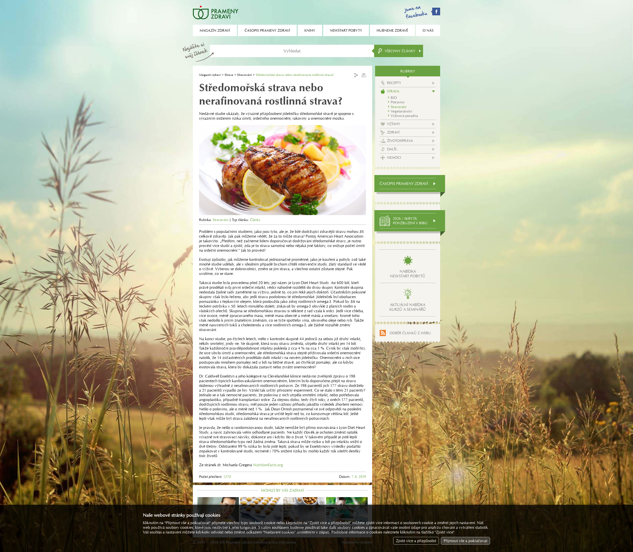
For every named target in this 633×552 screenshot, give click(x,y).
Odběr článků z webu (410, 333)
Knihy (309, 30)
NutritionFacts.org (268, 465)
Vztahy (393, 124)
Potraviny (398, 102)
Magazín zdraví (210, 75)
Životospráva (400, 140)
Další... (393, 149)
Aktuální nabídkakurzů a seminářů (407, 307)
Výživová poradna (404, 115)
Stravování (244, 75)
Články (255, 220)
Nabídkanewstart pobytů (407, 273)
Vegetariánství (401, 111)
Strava (229, 75)
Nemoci (394, 157)
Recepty (394, 83)
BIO (394, 97)
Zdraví (393, 132)
